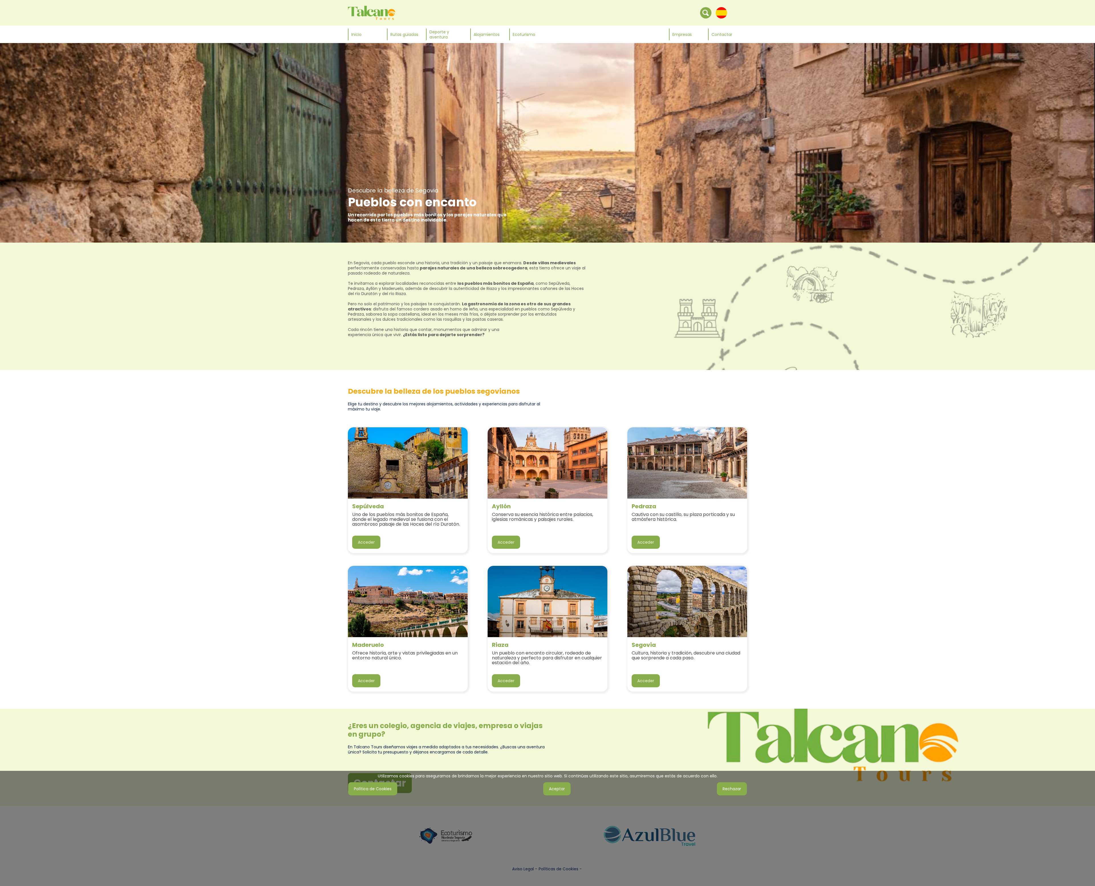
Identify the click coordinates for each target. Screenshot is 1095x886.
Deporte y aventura (439, 34)
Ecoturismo (524, 34)
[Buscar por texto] (705, 12)
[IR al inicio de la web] (371, 12)
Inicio (356, 34)
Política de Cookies (373, 789)
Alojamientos (487, 34)
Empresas (682, 34)
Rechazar (732, 789)
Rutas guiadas (404, 34)
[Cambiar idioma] (721, 12)
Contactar (721, 34)
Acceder (366, 542)
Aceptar (557, 789)
